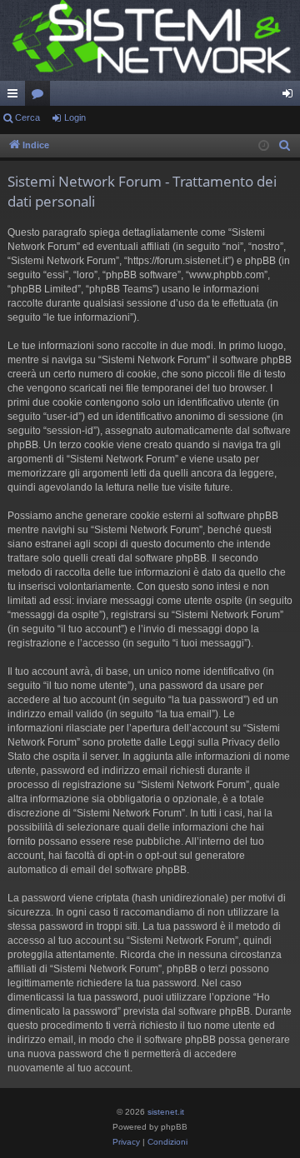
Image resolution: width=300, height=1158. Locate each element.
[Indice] (150, 40)
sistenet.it (166, 1111)
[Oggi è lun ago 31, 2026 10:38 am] (263, 146)
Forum (41, 96)
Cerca (27, 117)
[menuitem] (285, 146)
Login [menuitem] (291, 96)
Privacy (126, 1141)
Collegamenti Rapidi (16, 96)
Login (75, 117)
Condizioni (168, 1141)
